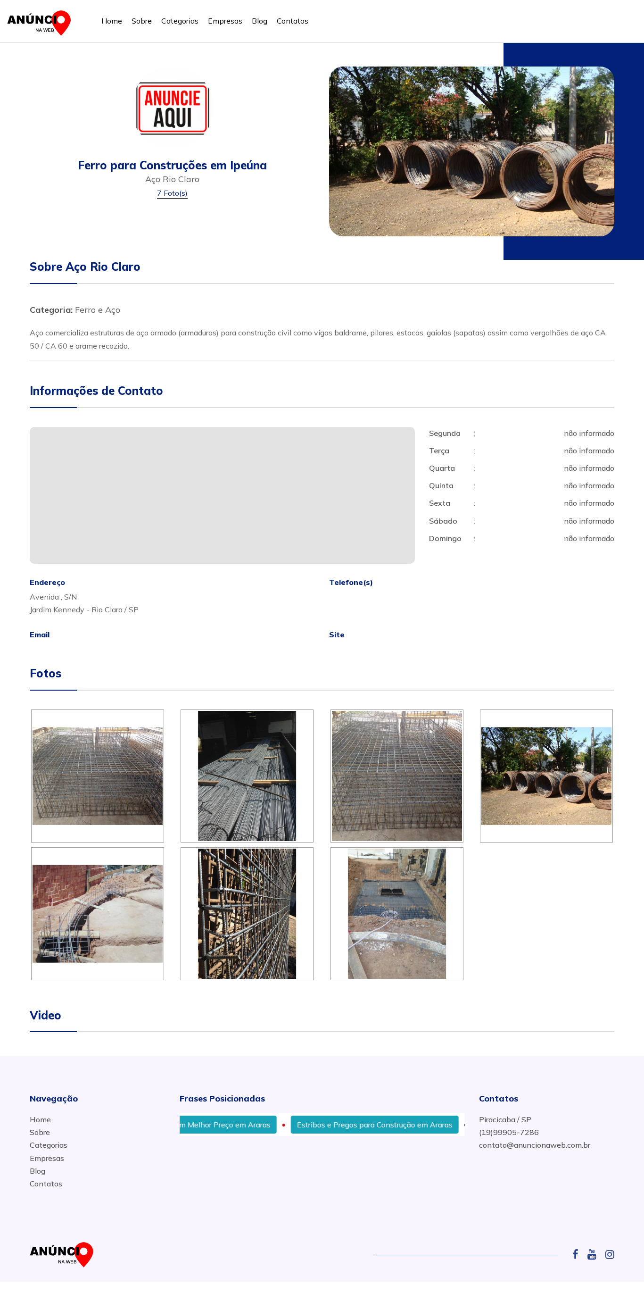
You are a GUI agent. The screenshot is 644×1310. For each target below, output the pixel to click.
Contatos (292, 20)
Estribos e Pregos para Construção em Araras (345, 1124)
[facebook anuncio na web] (579, 1254)
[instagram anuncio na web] (609, 1254)
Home (111, 20)
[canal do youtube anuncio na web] (595, 1254)
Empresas (225, 20)
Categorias (179, 20)
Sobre (142, 20)
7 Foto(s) (172, 193)
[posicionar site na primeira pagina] (42, 21)
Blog (259, 20)
